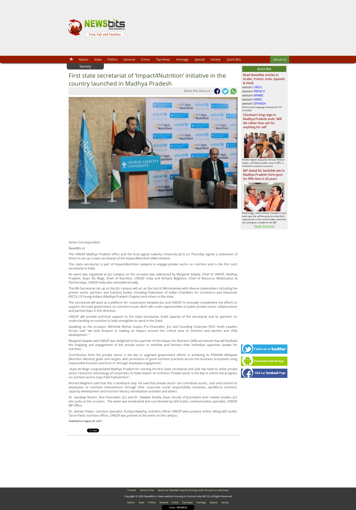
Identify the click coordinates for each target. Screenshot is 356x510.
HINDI (258, 99)
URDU (258, 87)
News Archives (264, 226)
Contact (131, 490)
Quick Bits (234, 59)
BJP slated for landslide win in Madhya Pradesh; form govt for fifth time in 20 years (264, 175)
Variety (215, 59)
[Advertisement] (207, 28)
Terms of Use (147, 490)
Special (200, 59)
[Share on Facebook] (216, 91)
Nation (83, 59)
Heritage (182, 59)
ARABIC (259, 95)
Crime (145, 59)
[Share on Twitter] (224, 91)
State (98, 59)
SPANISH (260, 103)
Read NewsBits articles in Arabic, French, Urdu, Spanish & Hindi (264, 79)
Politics (113, 59)
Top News (163, 59)
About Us (279, 59)
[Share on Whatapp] (232, 91)
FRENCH (259, 91)
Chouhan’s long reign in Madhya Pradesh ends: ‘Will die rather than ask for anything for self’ (262, 121)
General (129, 59)
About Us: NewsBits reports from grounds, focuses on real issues (193, 490)
